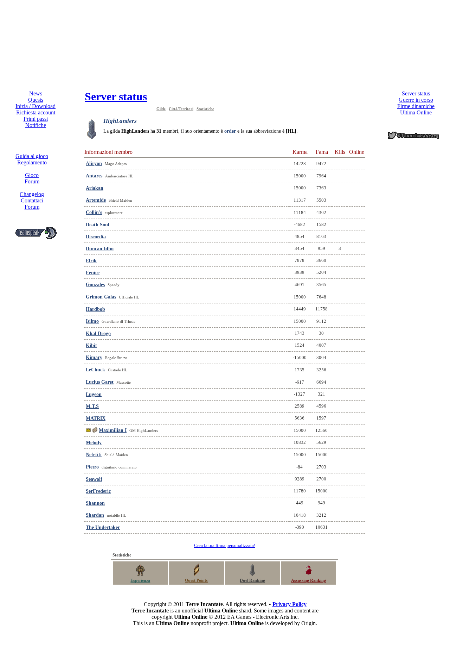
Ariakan (94, 188)
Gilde (161, 109)
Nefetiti (94, 454)
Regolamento (32, 162)
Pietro (92, 467)
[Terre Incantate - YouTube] (420, 228)
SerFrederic (98, 491)
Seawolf (94, 479)
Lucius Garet (100, 382)
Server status (116, 96)
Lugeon (94, 394)
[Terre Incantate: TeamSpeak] (36, 237)
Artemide (96, 200)
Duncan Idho (100, 248)
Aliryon (94, 163)
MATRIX (95, 418)
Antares (94, 175)
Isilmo (92, 321)
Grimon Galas (101, 297)
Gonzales (95, 284)
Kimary (94, 357)
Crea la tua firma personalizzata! (224, 545)
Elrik (91, 260)
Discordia (96, 236)
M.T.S (92, 406)
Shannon (95, 503)
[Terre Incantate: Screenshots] (420, 190)
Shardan (95, 515)
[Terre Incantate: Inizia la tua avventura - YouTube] (420, 219)
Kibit (91, 345)
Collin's (94, 212)
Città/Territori (181, 109)
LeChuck (95, 369)
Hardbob (95, 309)
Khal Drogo (98, 333)
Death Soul (97, 224)
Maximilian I (113, 430)
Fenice (92, 272)
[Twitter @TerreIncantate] (414, 139)
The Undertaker (103, 527)
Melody (94, 442)
